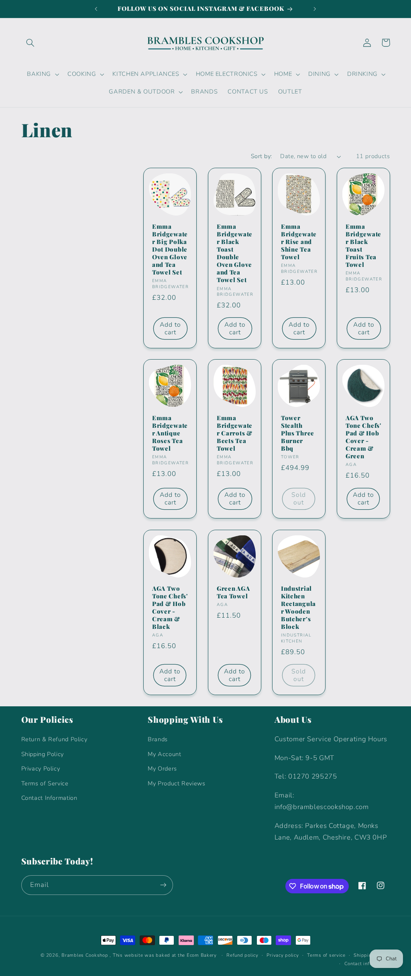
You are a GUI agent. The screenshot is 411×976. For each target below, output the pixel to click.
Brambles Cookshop (84, 955)
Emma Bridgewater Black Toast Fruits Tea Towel (363, 245)
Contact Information (49, 798)
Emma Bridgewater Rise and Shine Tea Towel (299, 241)
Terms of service (326, 955)
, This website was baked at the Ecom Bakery (163, 955)
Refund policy (242, 955)
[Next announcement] (315, 9)
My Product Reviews (176, 783)
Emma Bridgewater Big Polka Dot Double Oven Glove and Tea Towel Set (170, 249)
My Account (164, 754)
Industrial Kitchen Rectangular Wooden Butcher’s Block (298, 607)
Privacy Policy (40, 769)
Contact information (367, 963)
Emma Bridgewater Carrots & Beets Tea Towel (234, 433)
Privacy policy (283, 955)
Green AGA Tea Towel (233, 592)
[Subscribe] (163, 885)
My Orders (162, 769)
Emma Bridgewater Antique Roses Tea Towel (170, 433)
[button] (30, 42)
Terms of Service (45, 783)
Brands (158, 739)
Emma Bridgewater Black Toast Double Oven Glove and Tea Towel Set (234, 252)
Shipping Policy (42, 754)
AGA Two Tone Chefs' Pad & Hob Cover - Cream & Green (363, 437)
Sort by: (261, 156)
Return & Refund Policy (54, 739)
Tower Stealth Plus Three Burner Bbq (297, 433)
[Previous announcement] (96, 9)
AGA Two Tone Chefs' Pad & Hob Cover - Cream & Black (170, 607)
